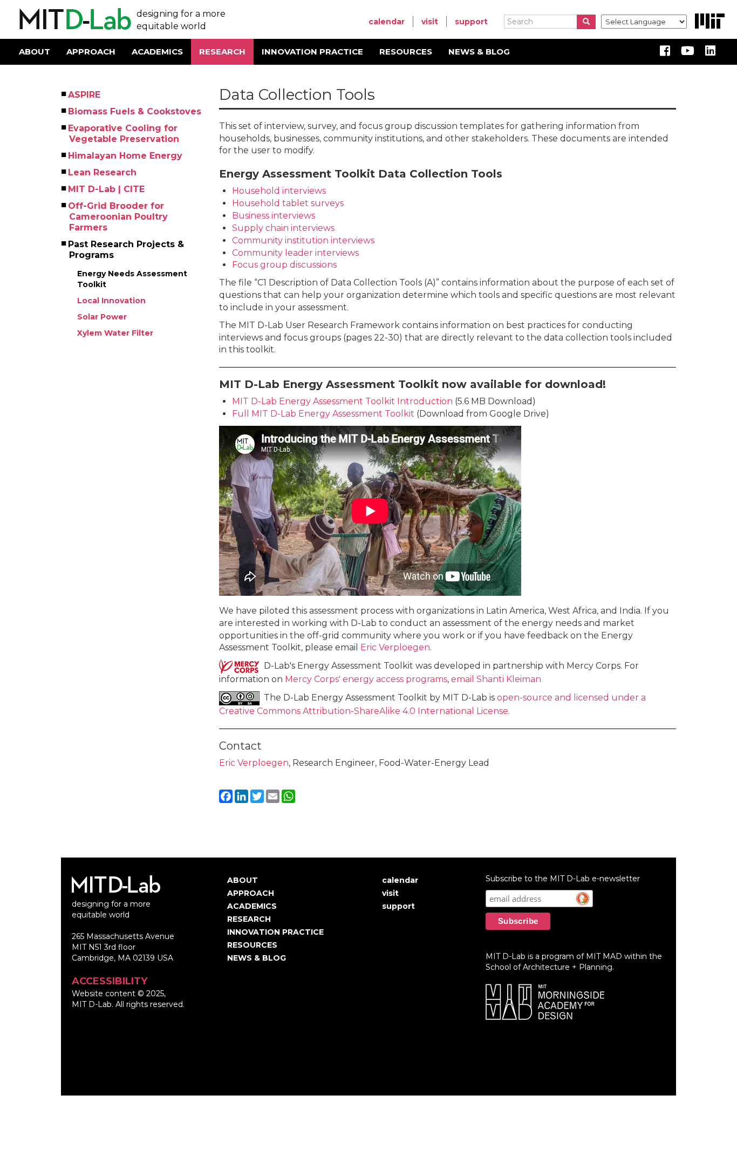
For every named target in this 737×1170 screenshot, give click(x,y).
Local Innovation (111, 300)
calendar (386, 21)
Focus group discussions (284, 265)
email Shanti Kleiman (496, 679)
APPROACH (90, 51)
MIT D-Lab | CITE (107, 189)
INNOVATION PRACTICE (312, 51)
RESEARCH (222, 51)
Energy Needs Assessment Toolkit (133, 279)
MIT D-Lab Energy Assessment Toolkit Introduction (342, 401)
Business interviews (273, 215)
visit (429, 21)
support (471, 21)
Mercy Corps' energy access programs (366, 679)
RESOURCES (405, 51)
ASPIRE (84, 95)
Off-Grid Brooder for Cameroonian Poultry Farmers (118, 217)
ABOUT (34, 51)
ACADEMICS (157, 51)
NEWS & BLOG (479, 51)
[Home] (74, 19)
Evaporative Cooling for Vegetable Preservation (124, 133)
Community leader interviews (295, 253)
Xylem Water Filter (115, 333)
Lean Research (103, 172)
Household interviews (279, 191)
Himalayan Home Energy (125, 156)
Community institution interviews (303, 240)
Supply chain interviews (283, 228)
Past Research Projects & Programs (126, 249)
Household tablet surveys (288, 203)
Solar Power (102, 317)
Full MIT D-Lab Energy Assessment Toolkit (323, 414)
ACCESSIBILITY (109, 981)
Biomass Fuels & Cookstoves (135, 111)
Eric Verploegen (395, 647)
